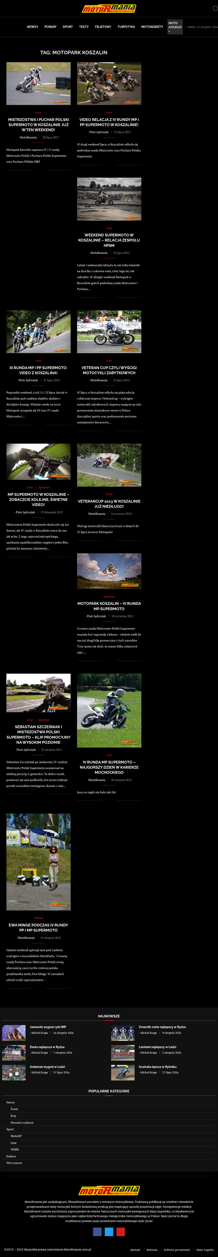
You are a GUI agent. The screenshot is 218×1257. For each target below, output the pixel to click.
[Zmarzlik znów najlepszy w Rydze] (123, 1033)
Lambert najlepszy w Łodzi (157, 1047)
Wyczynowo (14, 1163)
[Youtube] (120, 1232)
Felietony (103, 27)
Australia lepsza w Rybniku (158, 1067)
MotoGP (16, 1136)
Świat (14, 1109)
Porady (50, 27)
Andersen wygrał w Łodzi (47, 1067)
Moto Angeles (205, 1250)
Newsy (32, 27)
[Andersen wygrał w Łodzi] (14, 1072)
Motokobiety (152, 27)
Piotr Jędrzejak (99, 132)
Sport (68, 27)
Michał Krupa (40, 1033)
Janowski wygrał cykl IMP (48, 1027)
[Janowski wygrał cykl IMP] (14, 1033)
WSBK (15, 1149)
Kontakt (135, 1250)
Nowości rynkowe (22, 1122)
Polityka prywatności (177, 1250)
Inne (14, 1143)
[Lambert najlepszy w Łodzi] (123, 1053)
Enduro (11, 1156)
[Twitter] (109, 1232)
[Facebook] (97, 1232)
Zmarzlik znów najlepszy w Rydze (162, 1027)
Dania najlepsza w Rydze (47, 1047)
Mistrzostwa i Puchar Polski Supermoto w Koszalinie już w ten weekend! (38, 124)
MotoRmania (28, 137)
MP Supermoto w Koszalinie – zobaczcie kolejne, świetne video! (38, 499)
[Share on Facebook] (38, 170)
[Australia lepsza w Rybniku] (123, 1072)
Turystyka (126, 27)
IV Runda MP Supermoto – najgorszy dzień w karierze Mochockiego (109, 767)
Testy (84, 27)
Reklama (152, 1250)
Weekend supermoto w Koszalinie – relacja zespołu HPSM (109, 240)
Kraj (13, 1116)
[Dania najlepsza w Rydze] (14, 1053)
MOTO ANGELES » (175, 27)
